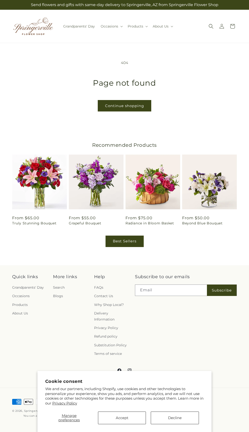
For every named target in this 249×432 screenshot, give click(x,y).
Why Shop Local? (109, 305)
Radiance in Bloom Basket (149, 223)
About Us (20, 313)
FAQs (98, 287)
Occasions (21, 296)
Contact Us (103, 296)
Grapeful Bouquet (85, 223)
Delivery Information (104, 316)
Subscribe (222, 290)
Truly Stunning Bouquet (34, 223)
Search (59, 287)
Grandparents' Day (28, 287)
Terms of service (108, 353)
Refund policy (105, 336)
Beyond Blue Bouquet (202, 223)
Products (20, 305)
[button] (111, 26)
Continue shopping (124, 105)
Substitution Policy (110, 345)
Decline (175, 417)
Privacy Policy (64, 403)
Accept (122, 417)
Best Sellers (124, 241)
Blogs (58, 296)
